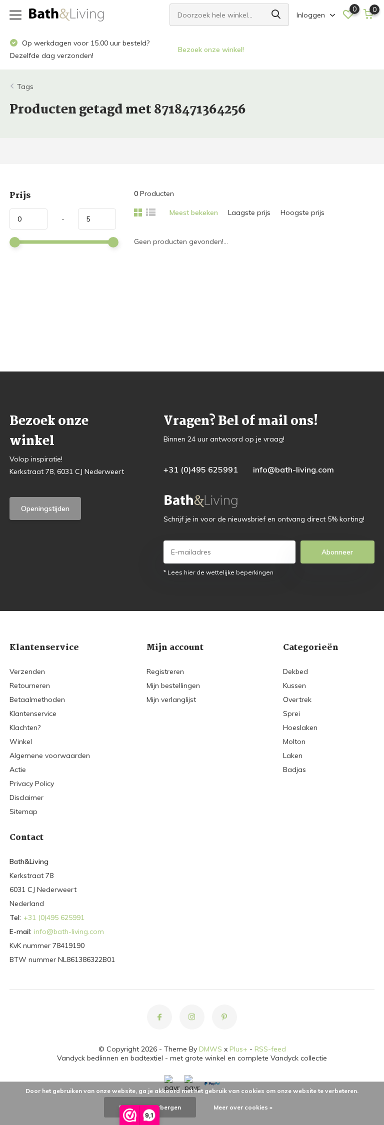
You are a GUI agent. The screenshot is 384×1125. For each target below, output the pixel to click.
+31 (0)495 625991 (201, 469)
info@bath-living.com (293, 469)
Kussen (294, 685)
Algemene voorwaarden (50, 755)
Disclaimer (27, 797)
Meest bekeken (194, 212)
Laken (292, 755)
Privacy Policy (32, 783)
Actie (18, 769)
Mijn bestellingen (173, 685)
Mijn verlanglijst (171, 699)
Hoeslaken (300, 727)
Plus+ (239, 1049)
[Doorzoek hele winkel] (276, 15)
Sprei (291, 713)
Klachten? (25, 727)
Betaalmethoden (37, 699)
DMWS (210, 1049)
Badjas (294, 769)
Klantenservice (33, 713)
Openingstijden (45, 508)
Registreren (165, 671)
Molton (294, 741)
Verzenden (27, 671)
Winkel (21, 741)
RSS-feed (270, 1049)
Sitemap (24, 811)
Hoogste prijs (302, 212)
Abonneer (337, 552)
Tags (25, 86)
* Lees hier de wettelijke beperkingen (219, 572)
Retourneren (30, 685)
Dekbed (295, 671)
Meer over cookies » (243, 1107)
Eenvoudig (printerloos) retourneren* (253, 49)
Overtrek (297, 699)
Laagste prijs (249, 212)
